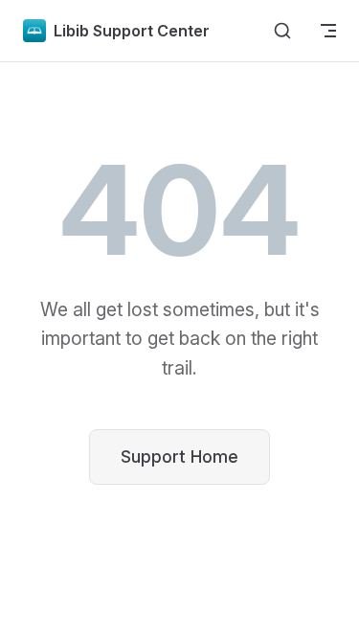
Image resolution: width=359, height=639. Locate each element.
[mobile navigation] (328, 30)
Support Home (179, 456)
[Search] (282, 30)
